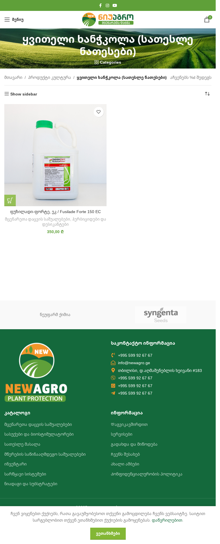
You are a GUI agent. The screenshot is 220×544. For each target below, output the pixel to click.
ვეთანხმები (108, 533)
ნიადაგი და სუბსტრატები (30, 483)
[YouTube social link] (115, 5)
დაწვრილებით (167, 520)
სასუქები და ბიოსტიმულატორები (39, 434)
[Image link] (35, 371)
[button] (10, 200)
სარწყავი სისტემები (25, 474)
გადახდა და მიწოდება (134, 444)
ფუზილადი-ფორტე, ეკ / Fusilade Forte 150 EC (55, 211)
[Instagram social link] (107, 5)
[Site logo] (107, 19)
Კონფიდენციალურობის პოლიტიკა (146, 474)
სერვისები (121, 434)
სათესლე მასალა (22, 444)
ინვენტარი (15, 464)
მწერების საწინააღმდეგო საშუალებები (45, 454)
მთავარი (13, 77)
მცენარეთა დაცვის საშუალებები (37, 219)
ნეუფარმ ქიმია (55, 314)
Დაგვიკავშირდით (129, 424)
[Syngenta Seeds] (161, 315)
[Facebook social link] (100, 5)
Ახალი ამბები (125, 464)
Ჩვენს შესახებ (125, 454)
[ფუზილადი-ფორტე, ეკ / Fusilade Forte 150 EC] (55, 155)
